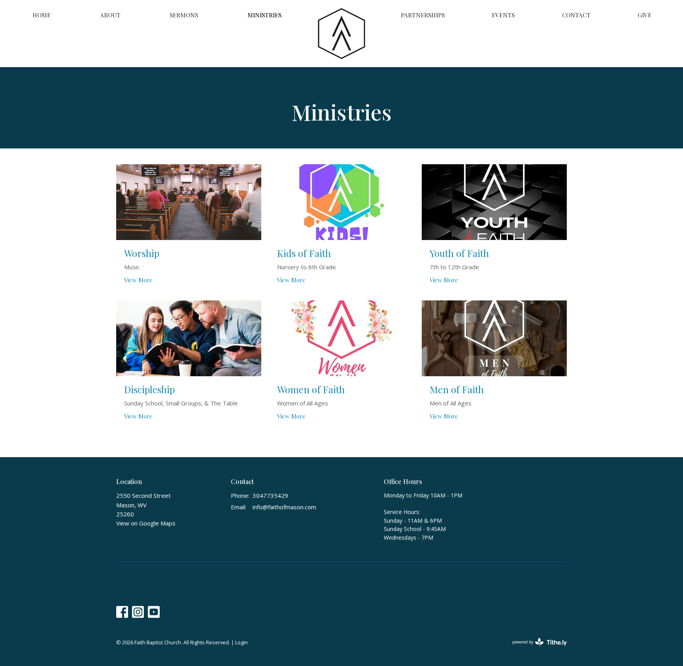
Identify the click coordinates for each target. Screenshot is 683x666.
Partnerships (423, 15)
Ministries (264, 15)
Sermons (184, 15)
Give (644, 15)
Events (503, 15)
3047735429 (270, 495)
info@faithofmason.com (284, 507)
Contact (576, 15)
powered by (535, 648)
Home (41, 15)
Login (241, 642)
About (110, 15)
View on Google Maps (145, 523)
